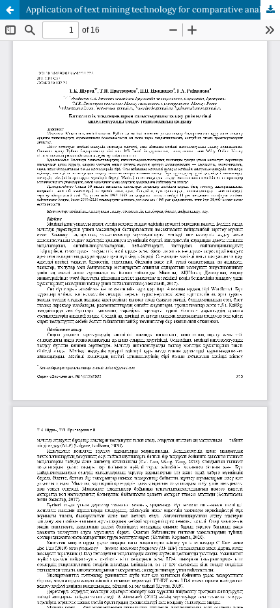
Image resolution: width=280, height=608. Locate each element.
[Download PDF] (270, 10)
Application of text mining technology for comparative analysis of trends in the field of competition (153, 9)
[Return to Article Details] (10, 10)
